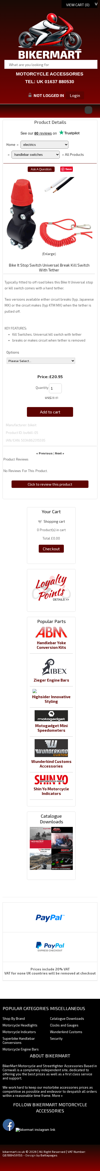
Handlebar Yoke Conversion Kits (51, 645)
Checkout (51, 548)
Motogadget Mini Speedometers (51, 727)
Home (10, 145)
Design (30, 1155)
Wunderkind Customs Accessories (51, 763)
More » (57, 1095)
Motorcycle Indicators (19, 1032)
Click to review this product (50, 484)
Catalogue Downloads (67, 1018)
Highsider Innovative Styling (51, 699)
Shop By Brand (14, 1018)
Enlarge (49, 254)
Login (75, 95)
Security (56, 1038)
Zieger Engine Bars (51, 680)
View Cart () (77, 5)
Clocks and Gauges (64, 1025)
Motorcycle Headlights (20, 1025)
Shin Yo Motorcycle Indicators (51, 791)
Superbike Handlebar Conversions (19, 1040)
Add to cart (50, 411)
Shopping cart (54, 521)
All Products (74, 154)
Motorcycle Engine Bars (21, 1049)
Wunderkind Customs (66, 1032)
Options (12, 352)
